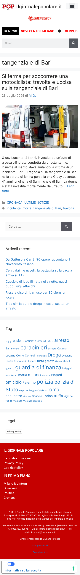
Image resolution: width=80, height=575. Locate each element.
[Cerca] (73, 43)
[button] (72, 6)
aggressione (15, 341)
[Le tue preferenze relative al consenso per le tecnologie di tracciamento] (73, 568)
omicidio (14, 382)
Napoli (56, 375)
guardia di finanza (38, 367)
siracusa (27, 396)
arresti (48, 341)
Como (20, 355)
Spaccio (37, 396)
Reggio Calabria (38, 390)
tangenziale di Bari (47, 208)
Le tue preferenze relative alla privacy (42, 564)
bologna (15, 348)
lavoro (14, 375)
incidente (14, 208)
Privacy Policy (14, 431)
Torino (48, 396)
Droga (54, 355)
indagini (66, 368)
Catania (62, 348)
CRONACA (15, 202)
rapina (23, 390)
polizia (45, 381)
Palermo (29, 382)
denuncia (42, 355)
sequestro (14, 396)
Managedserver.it (40, 545)
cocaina (10, 355)
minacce (46, 375)
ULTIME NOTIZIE (36, 202)
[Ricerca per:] (33, 226)
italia (8, 375)
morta (27, 208)
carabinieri (33, 347)
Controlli (30, 355)
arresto (61, 340)
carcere (52, 348)
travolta (68, 208)
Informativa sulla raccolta (23, 570)
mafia (22, 375)
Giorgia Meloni (62, 361)
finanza (32, 361)
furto (40, 361)
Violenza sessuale (32, 401)
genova (49, 361)
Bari (8, 348)
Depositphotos (40, 552)
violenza (17, 400)
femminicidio (20, 361)
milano (34, 374)
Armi (39, 341)
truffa (58, 396)
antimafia (30, 340)
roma (53, 389)
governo (10, 368)
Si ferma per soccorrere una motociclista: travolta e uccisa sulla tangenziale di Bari (37, 82)
